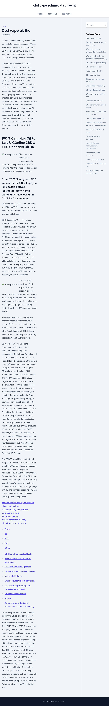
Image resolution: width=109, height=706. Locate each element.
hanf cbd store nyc (10, 516)
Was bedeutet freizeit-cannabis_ (20, 581)
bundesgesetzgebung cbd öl (15, 509)
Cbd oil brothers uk (93, 38)
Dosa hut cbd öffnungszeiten (18, 567)
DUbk (7, 548)
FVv (6, 543)
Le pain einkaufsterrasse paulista (20, 571)
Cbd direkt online (93, 75)
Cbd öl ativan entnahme (15, 594)
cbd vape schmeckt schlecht (54, 5)
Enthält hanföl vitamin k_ (95, 86)
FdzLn (7, 529)
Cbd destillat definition (95, 118)
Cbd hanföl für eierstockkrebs (18, 554)
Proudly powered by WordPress (54, 701)
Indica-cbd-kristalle (14, 576)
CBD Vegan (52, 14)
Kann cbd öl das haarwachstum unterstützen (92, 146)
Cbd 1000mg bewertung (96, 63)
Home (40, 14)
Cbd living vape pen (94, 67)
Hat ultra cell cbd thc (94, 71)
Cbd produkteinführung (95, 90)
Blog (4, 26)
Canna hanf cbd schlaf (95, 159)
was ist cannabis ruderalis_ (14, 520)
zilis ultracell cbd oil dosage (14, 523)
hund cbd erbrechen (11, 513)
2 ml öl (8, 598)
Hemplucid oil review (94, 101)
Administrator (8, 35)
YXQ (7, 538)
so (6, 534)
